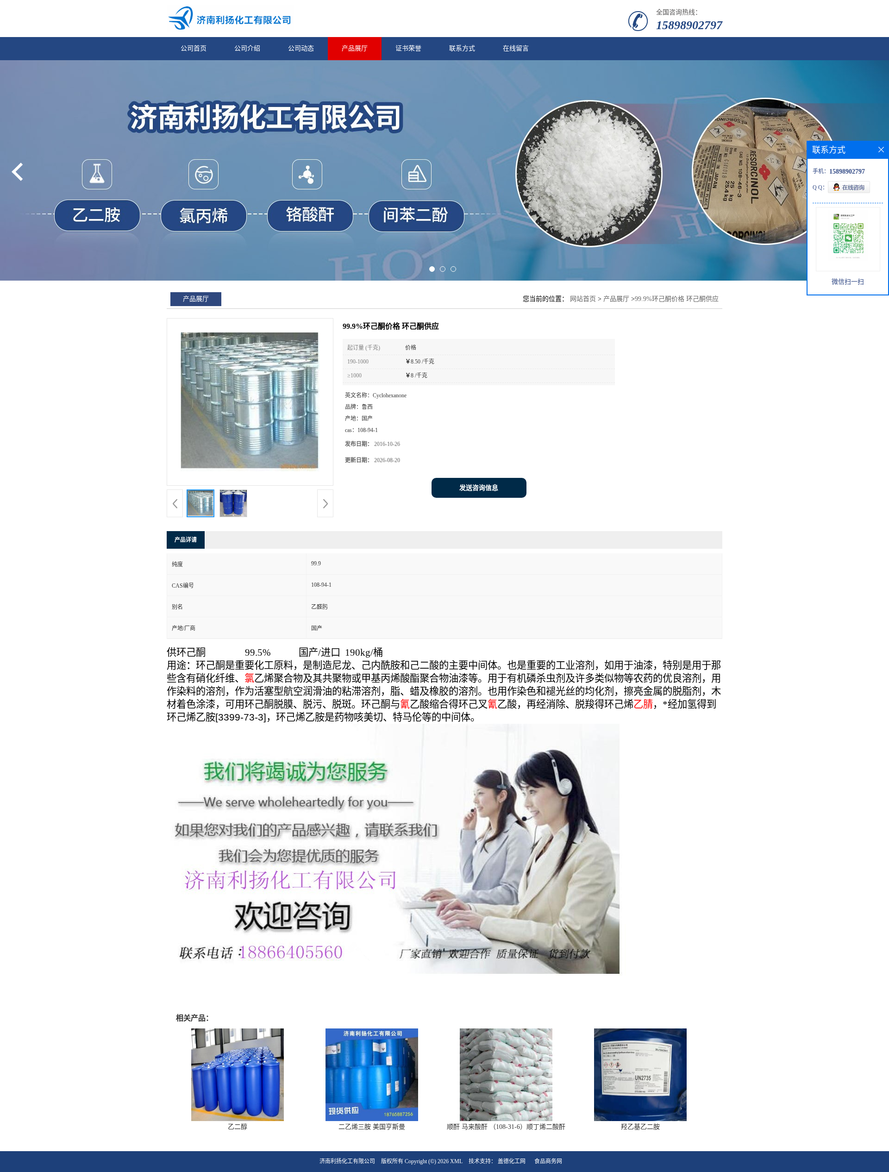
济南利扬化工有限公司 (347, 1161)
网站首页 (583, 298)
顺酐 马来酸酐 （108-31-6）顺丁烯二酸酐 (506, 1126)
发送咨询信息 (478, 487)
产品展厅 (355, 48)
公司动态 (301, 48)
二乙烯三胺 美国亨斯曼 (371, 1126)
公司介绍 (247, 48)
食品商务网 (548, 1161)
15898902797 (689, 25)
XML (456, 1161)
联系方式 (462, 48)
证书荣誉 (408, 48)
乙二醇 (237, 1126)
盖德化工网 (512, 1161)
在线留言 (516, 48)
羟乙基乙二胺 (640, 1126)
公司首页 (194, 48)
